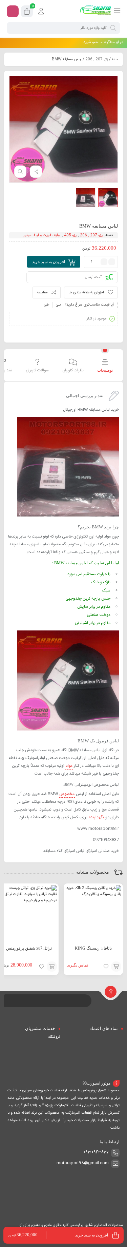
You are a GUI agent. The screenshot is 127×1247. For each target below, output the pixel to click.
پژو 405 (70, 235)
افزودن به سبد (116, 966)
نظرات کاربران (73, 370)
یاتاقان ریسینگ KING (93, 948)
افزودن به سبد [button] (52, 966)
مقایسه (42, 293)
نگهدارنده (96, 817)
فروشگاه (54, 1037)
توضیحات (105, 370)
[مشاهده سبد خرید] (27, 12)
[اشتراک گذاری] (36, 171)
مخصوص (67, 794)
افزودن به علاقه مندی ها (86, 293)
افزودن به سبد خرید (48, 261)
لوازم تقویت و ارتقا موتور (42, 235)
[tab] (105, 366)
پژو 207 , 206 (96, 59)
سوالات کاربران (37, 370)
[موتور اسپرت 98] (95, 11)
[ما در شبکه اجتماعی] (13, 11)
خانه (115, 59)
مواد (69, 765)
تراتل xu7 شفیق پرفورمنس (29, 948)
